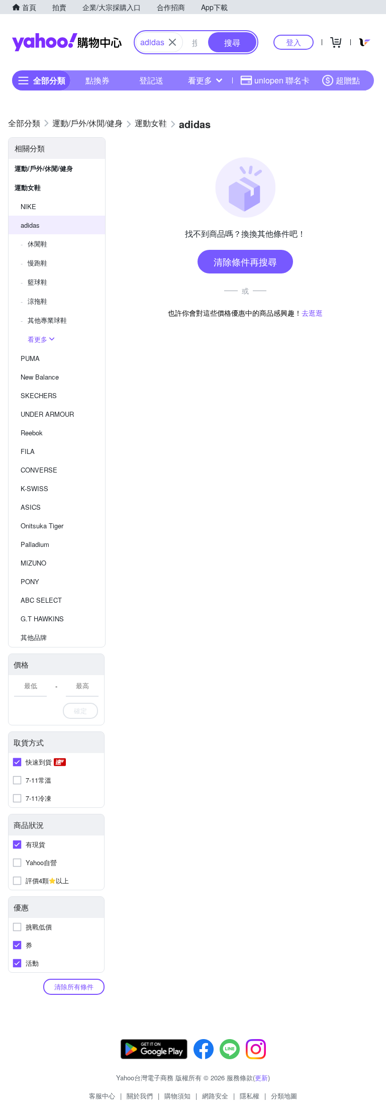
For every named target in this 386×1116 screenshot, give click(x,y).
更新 (261, 1077)
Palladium (35, 544)
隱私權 (249, 1095)
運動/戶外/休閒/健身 (44, 168)
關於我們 (140, 1095)
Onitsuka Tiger (42, 525)
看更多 (200, 80)
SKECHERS (39, 395)
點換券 (97, 80)
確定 (80, 710)
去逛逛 (312, 313)
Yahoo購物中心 (67, 42)
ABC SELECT (41, 600)
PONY (30, 581)
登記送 (151, 80)
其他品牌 (34, 637)
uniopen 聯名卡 (282, 80)
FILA (28, 451)
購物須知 (177, 1095)
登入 (293, 42)
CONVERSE (39, 470)
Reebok (32, 432)
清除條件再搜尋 (245, 261)
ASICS (31, 507)
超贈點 (348, 80)
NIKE (28, 206)
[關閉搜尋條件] (172, 42)
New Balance (40, 377)
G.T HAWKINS (42, 618)
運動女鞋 (28, 187)
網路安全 (215, 1095)
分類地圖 (284, 1095)
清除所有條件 (73, 986)
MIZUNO (33, 563)
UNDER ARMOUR (47, 414)
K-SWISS (34, 488)
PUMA (30, 358)
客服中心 (102, 1095)
